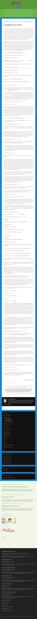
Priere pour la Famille (6, 417)
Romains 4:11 (13, 255)
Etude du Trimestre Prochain (7, 423)
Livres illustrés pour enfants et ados (8, 477)
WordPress (28, 616)
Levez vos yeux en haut (8, 421)
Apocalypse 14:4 (22, 317)
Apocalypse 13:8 (17, 57)
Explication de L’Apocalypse (7, 434)
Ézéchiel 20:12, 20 (9, 259)
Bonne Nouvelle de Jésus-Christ (12, 382)
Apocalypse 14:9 (24, 52)
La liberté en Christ (8, 497)
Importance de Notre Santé (8, 561)
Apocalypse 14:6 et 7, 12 (7, 95)
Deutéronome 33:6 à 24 (23, 328)
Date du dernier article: (5, 610)
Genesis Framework (24, 616)
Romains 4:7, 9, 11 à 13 (16, 139)
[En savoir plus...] (18, 565)
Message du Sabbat (8, 418)
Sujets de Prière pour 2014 (7, 460)
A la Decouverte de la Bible (7, 430)
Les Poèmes (5, 442)
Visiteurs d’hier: (4, 604)
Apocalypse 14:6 (29, 275)
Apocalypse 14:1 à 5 (10, 288)
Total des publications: (5, 608)
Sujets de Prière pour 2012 (7, 456)
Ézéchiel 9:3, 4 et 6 (21, 101)
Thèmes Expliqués (6, 436)
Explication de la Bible (6, 432)
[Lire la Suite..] (29, 573)
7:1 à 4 (15, 288)
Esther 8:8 (9, 208)
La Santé (4, 449)
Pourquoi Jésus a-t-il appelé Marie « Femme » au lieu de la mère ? (16, 553)
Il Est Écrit (4, 440)
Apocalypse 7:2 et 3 (16, 85)
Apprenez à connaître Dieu (10, 506)
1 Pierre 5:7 (27, 364)
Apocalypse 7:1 (18, 70)
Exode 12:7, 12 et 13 (21, 134)
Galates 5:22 (26, 203)
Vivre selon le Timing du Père (8, 577)
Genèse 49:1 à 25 (17, 328)
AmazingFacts (5, 438)
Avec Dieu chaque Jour (8, 419)
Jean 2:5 (25, 319)
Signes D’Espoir (5, 470)
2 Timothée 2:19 (20, 124)
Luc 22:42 (19, 369)
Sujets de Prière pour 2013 (7, 458)
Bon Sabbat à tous (6, 586)
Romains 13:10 (16, 194)
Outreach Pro (17, 616)
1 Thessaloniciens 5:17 (12, 367)
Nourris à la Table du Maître (9, 420)
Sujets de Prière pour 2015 (7, 462)
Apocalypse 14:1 (17, 184)
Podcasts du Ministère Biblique (8, 569)
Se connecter (33, 616)
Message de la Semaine (6, 415)
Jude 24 (5, 313)
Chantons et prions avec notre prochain (15, 486)
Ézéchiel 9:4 (9, 114)
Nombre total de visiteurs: (6, 606)
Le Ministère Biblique (18, 3)
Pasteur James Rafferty (7, 594)
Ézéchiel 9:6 (31, 135)
